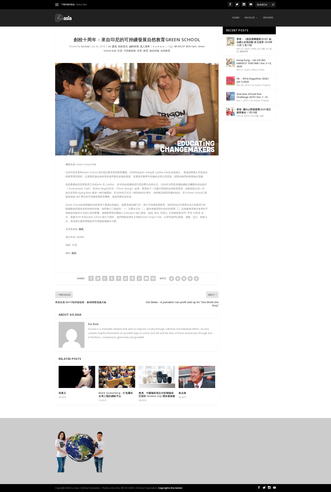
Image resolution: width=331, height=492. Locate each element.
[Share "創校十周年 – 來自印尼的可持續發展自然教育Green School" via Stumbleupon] (139, 278)
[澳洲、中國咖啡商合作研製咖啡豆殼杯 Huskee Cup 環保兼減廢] (157, 377)
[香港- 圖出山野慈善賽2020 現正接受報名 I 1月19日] (230, 111)
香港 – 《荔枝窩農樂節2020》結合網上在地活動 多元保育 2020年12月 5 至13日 (254, 42)
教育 (145, 50)
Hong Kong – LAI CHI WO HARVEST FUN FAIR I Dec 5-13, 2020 (254, 63)
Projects (266, 85)
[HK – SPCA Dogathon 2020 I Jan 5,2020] (230, 81)
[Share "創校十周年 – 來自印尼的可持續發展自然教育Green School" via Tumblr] (111, 278)
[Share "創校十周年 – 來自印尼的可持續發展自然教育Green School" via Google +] (104, 278)
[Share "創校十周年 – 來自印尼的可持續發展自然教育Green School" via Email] (146, 278)
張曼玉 (62, 393)
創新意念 (123, 46)
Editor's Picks (258, 69)
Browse (268, 17)
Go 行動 (261, 48)
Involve (250, 17)
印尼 (119, 50)
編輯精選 (134, 46)
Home (235, 17)
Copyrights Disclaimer (170, 487)
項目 (262, 115)
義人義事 (145, 46)
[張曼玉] (77, 377)
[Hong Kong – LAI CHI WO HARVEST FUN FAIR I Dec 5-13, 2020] (230, 62)
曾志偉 (182, 393)
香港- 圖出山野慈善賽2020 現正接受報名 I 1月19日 (254, 111)
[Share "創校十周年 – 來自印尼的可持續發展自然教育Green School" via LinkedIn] (125, 278)
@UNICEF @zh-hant (185, 46)
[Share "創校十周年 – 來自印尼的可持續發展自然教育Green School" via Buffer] (132, 278)
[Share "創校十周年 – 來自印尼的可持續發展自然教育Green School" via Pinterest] (118, 278)
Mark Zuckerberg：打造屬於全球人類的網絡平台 (116, 394)
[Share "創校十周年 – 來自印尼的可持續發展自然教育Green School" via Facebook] (91, 278)
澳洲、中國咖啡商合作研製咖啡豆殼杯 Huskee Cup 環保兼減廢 (157, 394)
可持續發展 (130, 50)
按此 (81, 229)
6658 (254, 48)
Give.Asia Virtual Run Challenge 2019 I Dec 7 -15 (252, 95)
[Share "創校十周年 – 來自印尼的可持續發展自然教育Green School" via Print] (153, 278)
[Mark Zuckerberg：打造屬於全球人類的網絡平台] (117, 377)
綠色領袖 (154, 50)
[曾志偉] (197, 377)
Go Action (256, 85)
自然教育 (165, 50)
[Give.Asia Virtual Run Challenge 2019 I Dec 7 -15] (230, 96)
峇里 (139, 50)
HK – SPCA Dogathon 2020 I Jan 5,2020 (253, 80)
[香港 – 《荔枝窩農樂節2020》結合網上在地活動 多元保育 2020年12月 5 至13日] (230, 41)
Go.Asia (85, 46)
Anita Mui (81, 4)
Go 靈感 (112, 46)
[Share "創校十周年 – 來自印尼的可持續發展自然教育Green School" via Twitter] (97, 278)
